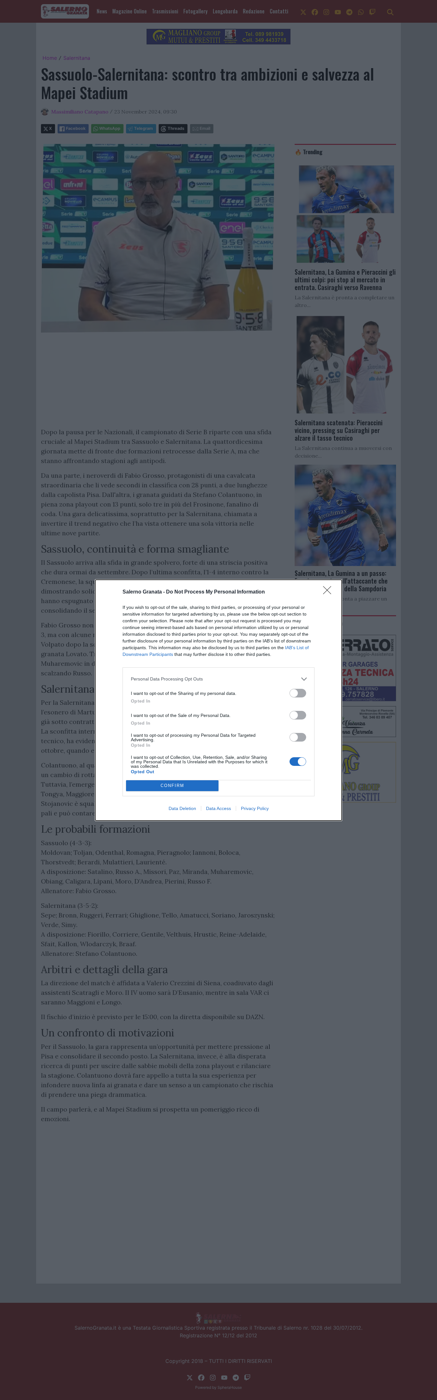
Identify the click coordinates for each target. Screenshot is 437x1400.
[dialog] (218, 700)
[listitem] (218, 679)
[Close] (329, 592)
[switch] (298, 693)
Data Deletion (182, 808)
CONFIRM (172, 785)
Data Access (218, 808)
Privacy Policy (255, 808)
